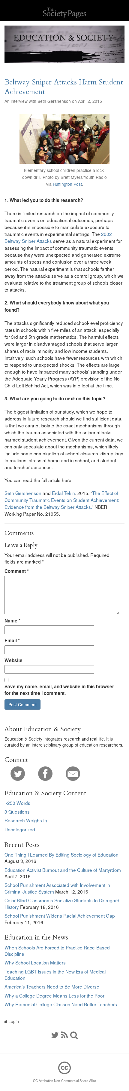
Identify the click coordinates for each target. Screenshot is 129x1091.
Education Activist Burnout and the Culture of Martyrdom (62, 869)
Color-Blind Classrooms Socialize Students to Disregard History (61, 903)
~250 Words (17, 802)
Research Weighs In (25, 820)
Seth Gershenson (22, 493)
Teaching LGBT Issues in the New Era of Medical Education (55, 974)
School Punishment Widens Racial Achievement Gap (59, 915)
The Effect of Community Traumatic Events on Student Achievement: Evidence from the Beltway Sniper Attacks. (61, 500)
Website (13, 660)
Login (13, 1021)
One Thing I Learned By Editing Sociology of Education (61, 854)
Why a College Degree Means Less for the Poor (54, 995)
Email (12, 640)
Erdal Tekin (63, 493)
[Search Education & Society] (74, 1034)
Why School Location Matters (35, 962)
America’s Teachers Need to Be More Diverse (51, 986)
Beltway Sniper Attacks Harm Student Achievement (63, 87)
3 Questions (17, 811)
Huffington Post (67, 184)
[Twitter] (17, 773)
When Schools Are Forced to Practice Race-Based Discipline (57, 950)
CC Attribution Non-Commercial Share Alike (64, 1080)
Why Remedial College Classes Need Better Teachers (60, 1004)
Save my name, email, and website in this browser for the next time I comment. (59, 689)
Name (12, 620)
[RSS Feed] (64, 1034)
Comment (16, 571)
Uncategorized (19, 829)
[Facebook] (45, 773)
